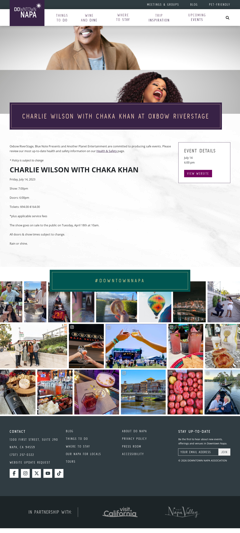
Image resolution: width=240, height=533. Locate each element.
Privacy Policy (134, 439)
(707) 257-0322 (22, 455)
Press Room (131, 446)
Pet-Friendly (219, 4)
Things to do (77, 439)
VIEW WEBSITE (198, 173)
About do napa (134, 431)
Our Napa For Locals (83, 454)
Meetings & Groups (163, 4)
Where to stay (78, 446)
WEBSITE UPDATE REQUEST (30, 462)
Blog (194, 4)
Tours (71, 461)
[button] (62, 17)
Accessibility (133, 454)
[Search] (227, 17)
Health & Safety (107, 151)
